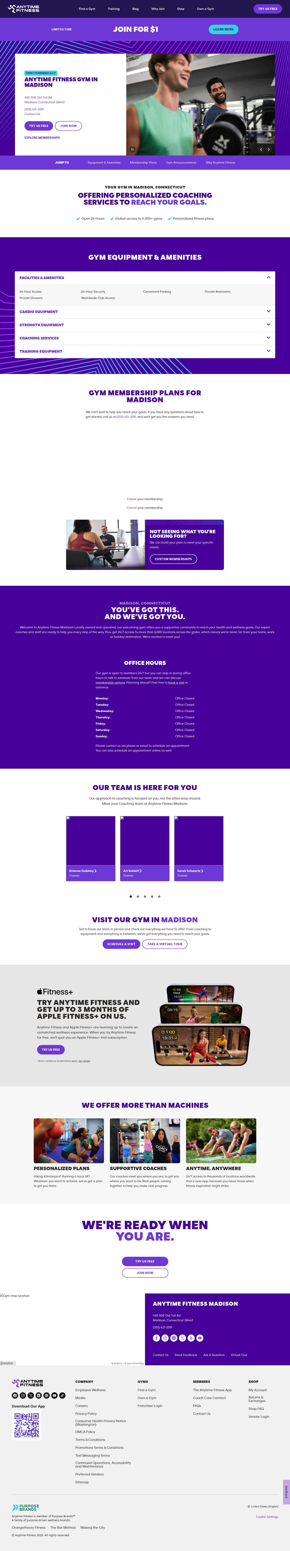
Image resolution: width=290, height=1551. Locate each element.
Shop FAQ (256, 1409)
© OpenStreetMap (134, 1363)
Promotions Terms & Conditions (99, 1448)
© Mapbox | (117, 1363)
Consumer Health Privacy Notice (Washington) (100, 1422)
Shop (180, 8)
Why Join (158, 8)
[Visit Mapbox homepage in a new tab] (8, 1363)
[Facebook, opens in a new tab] (15, 1395)
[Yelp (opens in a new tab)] (191, 1338)
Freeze (132, 499)
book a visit (176, 682)
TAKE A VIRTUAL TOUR (164, 944)
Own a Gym (205, 8)
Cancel (132, 507)
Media (80, 1398)
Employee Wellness (90, 1390)
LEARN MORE (223, 29)
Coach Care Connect (209, 1398)
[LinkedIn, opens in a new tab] (39, 1395)
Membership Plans (143, 162)
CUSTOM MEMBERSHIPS (173, 559)
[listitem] (90, 848)
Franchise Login (150, 1406)
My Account (258, 1390)
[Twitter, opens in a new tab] (31, 1395)
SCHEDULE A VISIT (121, 944)
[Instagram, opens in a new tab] (23, 1395)
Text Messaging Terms (92, 1455)
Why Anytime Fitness (220, 162)
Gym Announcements (181, 162)
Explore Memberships (42, 137)
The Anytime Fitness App (212, 1390)
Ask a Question (214, 1355)
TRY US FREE (267, 8)
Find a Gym (87, 8)
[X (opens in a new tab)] (182, 1338)
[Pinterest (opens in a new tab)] (173, 1338)
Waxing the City (92, 1527)
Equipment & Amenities (104, 162)
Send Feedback (186, 1355)
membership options (110, 682)
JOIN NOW (68, 125)
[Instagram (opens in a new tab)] (165, 1338)
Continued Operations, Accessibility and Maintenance (103, 1464)
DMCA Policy (85, 1432)
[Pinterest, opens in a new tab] (46, 1395)
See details (84, 1061)
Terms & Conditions (90, 1440)
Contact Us (32, 114)
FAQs (197, 1406)
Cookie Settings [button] (267, 1516)
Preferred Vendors (89, 1474)
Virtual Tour (239, 1355)
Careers (81, 1406)
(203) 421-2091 (34, 109)
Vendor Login (259, 1417)
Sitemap (82, 1482)
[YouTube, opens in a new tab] (54, 1395)
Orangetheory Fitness (29, 1527)
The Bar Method (63, 1527)
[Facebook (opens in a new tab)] (156, 1338)
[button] (261, 149)
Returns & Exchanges (257, 1399)
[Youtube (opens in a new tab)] (199, 1338)
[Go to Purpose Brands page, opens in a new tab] (25, 1507)
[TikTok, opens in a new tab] (62, 1395)
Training (114, 8)
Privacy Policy (86, 1414)
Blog (135, 8)
